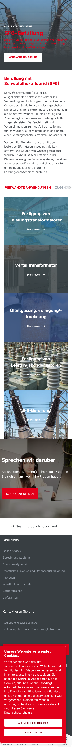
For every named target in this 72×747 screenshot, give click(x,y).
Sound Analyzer (13, 564)
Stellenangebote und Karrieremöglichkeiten (31, 629)
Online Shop (11, 551)
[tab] (28, 187)
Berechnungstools (14, 557)
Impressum (10, 577)
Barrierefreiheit (12, 591)
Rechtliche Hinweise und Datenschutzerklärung (34, 571)
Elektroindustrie (20, 26)
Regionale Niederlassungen (20, 622)
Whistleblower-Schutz (17, 584)
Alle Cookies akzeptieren (33, 722)
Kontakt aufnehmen (20, 493)
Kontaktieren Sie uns (23, 57)
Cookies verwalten (33, 732)
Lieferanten (10, 597)
